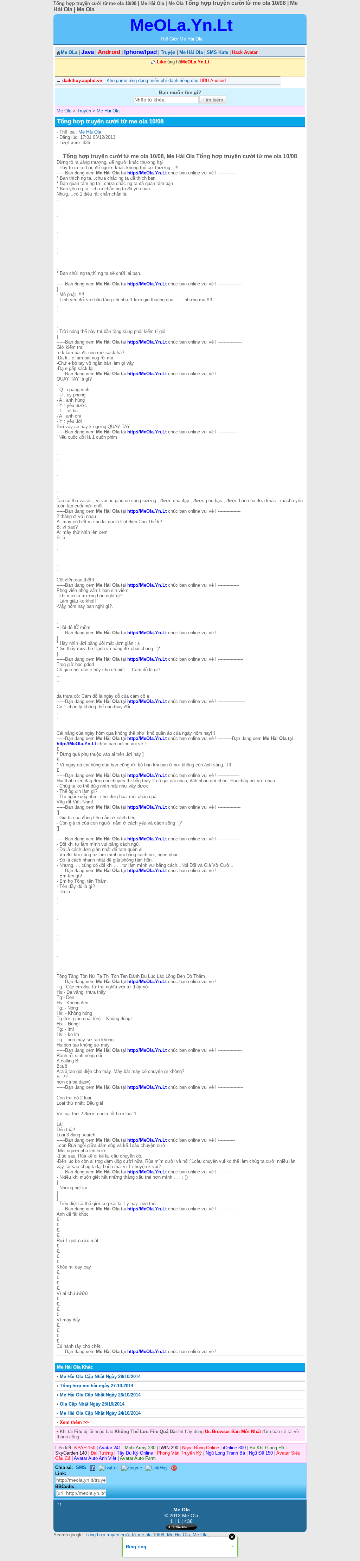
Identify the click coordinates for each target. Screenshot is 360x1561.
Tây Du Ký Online (135, 1453)
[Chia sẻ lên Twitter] (108, 1467)
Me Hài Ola (89, 132)
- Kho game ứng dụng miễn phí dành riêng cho (144, 80)
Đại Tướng (102, 1453)
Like (161, 61)
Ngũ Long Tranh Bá (225, 1453)
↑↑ (59, 1504)
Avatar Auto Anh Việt (95, 1458)
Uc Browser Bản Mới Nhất (232, 1431)
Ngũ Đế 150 (261, 1453)
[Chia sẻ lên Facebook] (92, 1467)
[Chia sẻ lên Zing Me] (132, 1467)
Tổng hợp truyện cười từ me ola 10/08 (124, 1534)
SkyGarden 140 (71, 1453)
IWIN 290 (168, 1447)
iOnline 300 (234, 1447)
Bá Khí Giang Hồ (267, 1447)
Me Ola (200, 1534)
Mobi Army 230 (140, 1447)
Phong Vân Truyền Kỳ (179, 1453)
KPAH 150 (84, 1447)
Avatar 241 (110, 1447)
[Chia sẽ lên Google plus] (174, 1467)
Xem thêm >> (74, 1422)
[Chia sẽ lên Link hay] (156, 1467)
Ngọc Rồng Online (200, 1447)
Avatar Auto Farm (138, 1458)
